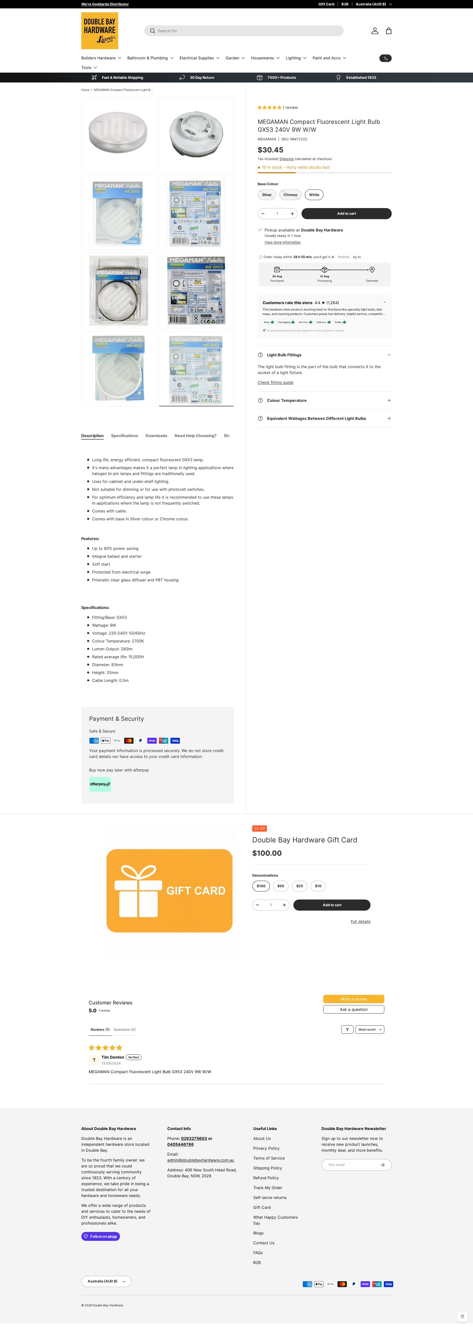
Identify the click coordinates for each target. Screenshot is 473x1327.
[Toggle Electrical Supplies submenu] (218, 58)
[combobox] (244, 30)
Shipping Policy (267, 1167)
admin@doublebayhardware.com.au (200, 1160)
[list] (169, 892)
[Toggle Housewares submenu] (278, 58)
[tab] (92, 435)
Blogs (258, 1232)
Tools (86, 67)
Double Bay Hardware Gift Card (304, 840)
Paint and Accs (326, 57)
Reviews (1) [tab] (100, 1029)
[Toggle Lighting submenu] (305, 58)
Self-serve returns (270, 1197)
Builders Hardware (98, 57)
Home (85, 90)
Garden (232, 57)
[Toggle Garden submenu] (243, 58)
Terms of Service (269, 1158)
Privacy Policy (266, 1148)
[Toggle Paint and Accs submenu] (344, 58)
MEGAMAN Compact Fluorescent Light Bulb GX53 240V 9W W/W (123, 90)
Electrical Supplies (197, 57)
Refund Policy (266, 1177)
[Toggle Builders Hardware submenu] (119, 58)
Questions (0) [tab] (125, 1029)
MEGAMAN (267, 139)
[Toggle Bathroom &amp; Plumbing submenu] (172, 58)
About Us (262, 1138)
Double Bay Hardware (108, 1305)
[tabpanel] (157, 570)
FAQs (258, 1252)
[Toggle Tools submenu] (95, 67)
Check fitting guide (275, 382)
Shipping (286, 159)
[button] (388, 30)
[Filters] (347, 1029)
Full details (361, 921)
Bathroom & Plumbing (147, 57)
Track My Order (267, 1187)
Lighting (293, 57)
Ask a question (354, 1009)
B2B (345, 4)
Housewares (262, 57)
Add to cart (346, 213)
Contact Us (263, 1242)
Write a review (353, 999)
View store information (283, 242)
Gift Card (326, 4)
